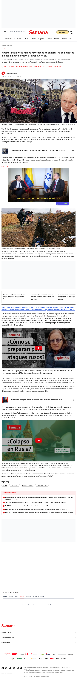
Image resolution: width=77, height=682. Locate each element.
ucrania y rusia (14, 485)
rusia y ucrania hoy (27, 485)
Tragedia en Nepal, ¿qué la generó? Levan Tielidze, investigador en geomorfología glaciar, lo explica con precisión (14, 296)
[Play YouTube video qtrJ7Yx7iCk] (38, 348)
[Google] (3, 668)
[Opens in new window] (6, 668)
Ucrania (5, 485)
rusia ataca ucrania (42, 485)
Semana (4, 45)
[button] (38, 348)
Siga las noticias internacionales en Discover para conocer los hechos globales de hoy (32, 66)
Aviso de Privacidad (9, 673)
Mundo (10, 45)
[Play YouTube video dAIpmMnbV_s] (38, 440)
